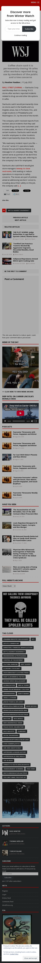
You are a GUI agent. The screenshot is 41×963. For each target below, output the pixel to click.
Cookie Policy (14, 954)
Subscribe (29, 29)
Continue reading (20, 35)
